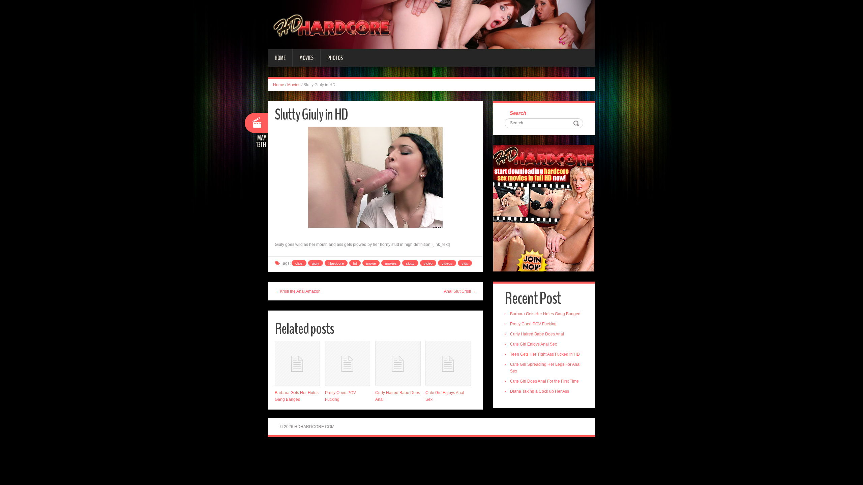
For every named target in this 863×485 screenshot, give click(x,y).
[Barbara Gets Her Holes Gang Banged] (297, 363)
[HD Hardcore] (431, 24)
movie (371, 263)
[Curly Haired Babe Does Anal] (397, 363)
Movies (306, 58)
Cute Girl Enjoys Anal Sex (533, 344)
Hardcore (336, 263)
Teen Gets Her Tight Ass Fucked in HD (545, 354)
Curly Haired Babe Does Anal (537, 334)
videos (447, 263)
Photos (335, 58)
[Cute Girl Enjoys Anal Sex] (448, 363)
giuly (315, 263)
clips (299, 263)
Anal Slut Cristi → (460, 291)
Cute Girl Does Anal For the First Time (544, 381)
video (428, 263)
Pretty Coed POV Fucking (533, 324)
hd (355, 263)
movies (391, 263)
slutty (410, 263)
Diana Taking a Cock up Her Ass (539, 391)
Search (518, 113)
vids (465, 263)
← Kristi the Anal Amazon (298, 291)
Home (280, 58)
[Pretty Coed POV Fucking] (347, 363)
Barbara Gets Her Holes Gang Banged (545, 314)
